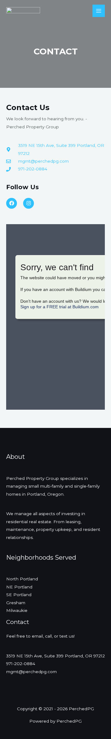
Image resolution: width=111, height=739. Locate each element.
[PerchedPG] (23, 11)
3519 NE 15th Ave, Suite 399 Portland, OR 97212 (55, 655)
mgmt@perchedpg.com (31, 671)
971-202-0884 (20, 663)
